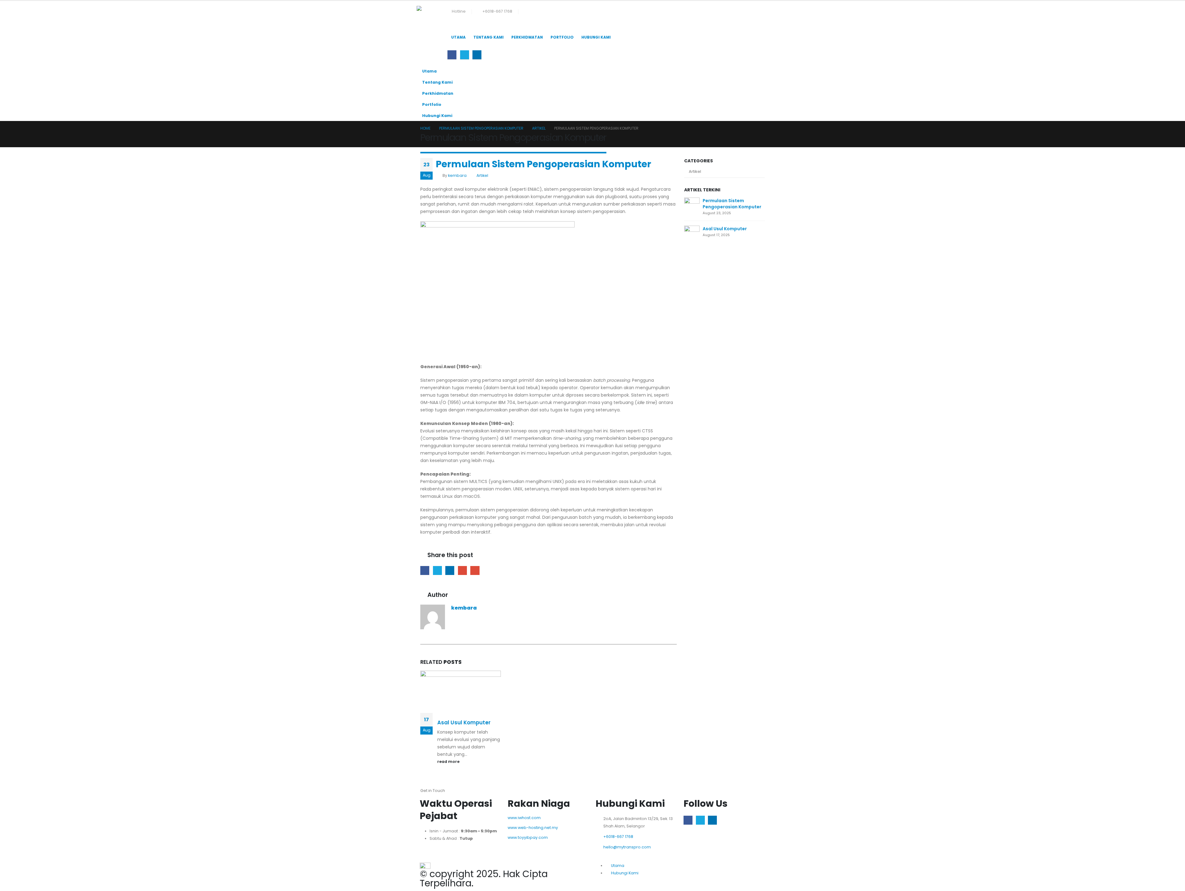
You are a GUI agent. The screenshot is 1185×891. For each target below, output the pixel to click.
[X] (464, 54)
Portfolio (562, 37)
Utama (458, 37)
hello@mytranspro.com (627, 847)
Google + (462, 570)
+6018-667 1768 (497, 11)
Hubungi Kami (596, 37)
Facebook (424, 570)
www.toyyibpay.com (528, 837)
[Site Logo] (432, 16)
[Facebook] (451, 54)
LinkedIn (449, 570)
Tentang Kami (488, 37)
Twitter (437, 570)
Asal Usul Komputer (464, 722)
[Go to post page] (692, 205)
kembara (457, 175)
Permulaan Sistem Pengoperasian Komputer (732, 204)
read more (448, 761)
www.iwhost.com (524, 817)
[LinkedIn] (476, 54)
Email (474, 570)
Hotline (459, 11)
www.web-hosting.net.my (533, 827)
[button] (452, 27)
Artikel (482, 175)
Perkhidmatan (527, 37)
